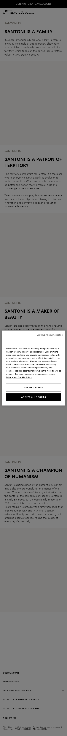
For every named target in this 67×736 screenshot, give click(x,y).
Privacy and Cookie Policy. (19, 377)
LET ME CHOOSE (33, 387)
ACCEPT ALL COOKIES (33, 397)
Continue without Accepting (50, 335)
